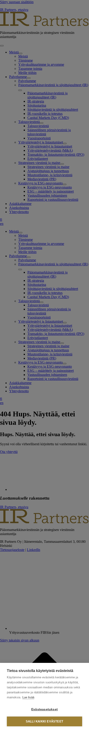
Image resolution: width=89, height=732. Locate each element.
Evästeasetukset (44, 709)
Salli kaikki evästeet (44, 721)
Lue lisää (28, 697)
